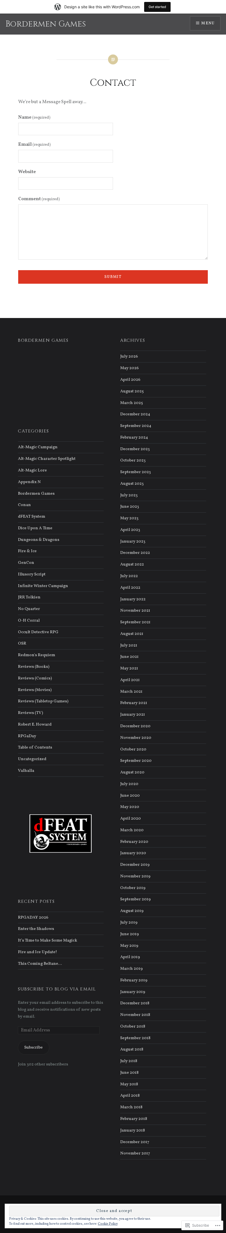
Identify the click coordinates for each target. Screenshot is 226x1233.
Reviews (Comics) (35, 678)
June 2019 (129, 934)
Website (27, 172)
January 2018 (132, 1130)
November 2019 (135, 876)
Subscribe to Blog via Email (57, 989)
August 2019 (132, 911)
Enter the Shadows (36, 929)
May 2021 (129, 668)
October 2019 (133, 888)
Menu (207, 23)
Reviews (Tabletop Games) (43, 701)
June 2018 (129, 1073)
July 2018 (128, 1061)
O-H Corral (29, 620)
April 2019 (130, 957)
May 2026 (129, 368)
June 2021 (129, 657)
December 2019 (135, 865)
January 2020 (133, 853)
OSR (22, 643)
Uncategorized (32, 759)
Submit (113, 277)
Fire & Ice (27, 551)
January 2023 (132, 541)
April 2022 (130, 588)
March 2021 (131, 692)
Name (34, 117)
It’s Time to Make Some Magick (47, 940)
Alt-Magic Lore (32, 470)
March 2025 (131, 403)
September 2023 (135, 472)
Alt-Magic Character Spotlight (47, 459)
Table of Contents (35, 747)
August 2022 (132, 564)
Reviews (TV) (30, 713)
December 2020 (135, 726)
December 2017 (134, 1142)
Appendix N (29, 482)
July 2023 (129, 495)
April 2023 (130, 530)
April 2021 (130, 680)
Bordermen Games (46, 24)
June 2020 (130, 796)
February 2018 (133, 1119)
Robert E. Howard (35, 724)
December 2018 (134, 1003)
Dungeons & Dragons (38, 540)
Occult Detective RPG (38, 632)
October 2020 (133, 749)
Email (34, 144)
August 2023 (132, 484)
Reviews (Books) (33, 667)
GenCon (26, 563)
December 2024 (135, 414)
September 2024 (135, 426)
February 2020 (134, 842)
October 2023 (133, 460)
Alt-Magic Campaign (38, 447)
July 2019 (129, 922)
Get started (157, 7)
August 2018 (131, 1049)
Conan (24, 505)
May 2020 (129, 807)
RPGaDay (27, 736)
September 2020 (136, 761)
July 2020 (129, 784)
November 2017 (135, 1153)
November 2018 (135, 1015)
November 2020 (135, 738)
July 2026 (129, 356)
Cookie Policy (108, 1224)
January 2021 (132, 714)
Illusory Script (31, 574)
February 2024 (134, 437)
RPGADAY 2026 (33, 917)
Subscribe (33, 1047)
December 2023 (135, 449)
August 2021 (131, 634)
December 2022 (135, 553)
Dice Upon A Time (35, 528)
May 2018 (129, 1084)
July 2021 (128, 645)
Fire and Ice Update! (37, 952)
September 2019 (135, 899)
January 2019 (132, 992)
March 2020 (132, 830)
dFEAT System (31, 516)
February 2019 (133, 980)
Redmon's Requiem (36, 655)
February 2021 (133, 703)
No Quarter (29, 609)
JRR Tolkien (29, 597)
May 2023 (129, 518)
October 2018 (132, 1026)
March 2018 (131, 1107)
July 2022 (129, 576)
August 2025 (132, 391)
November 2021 (135, 611)
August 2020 (132, 772)
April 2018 (130, 1096)
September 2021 (135, 622)
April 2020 (130, 818)
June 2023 (129, 507)
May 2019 (129, 946)
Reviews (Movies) (35, 690)
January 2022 (133, 599)
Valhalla (26, 771)
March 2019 (131, 969)
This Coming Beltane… (40, 964)
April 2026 (130, 380)
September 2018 (135, 1038)
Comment (39, 199)
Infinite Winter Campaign (43, 586)
